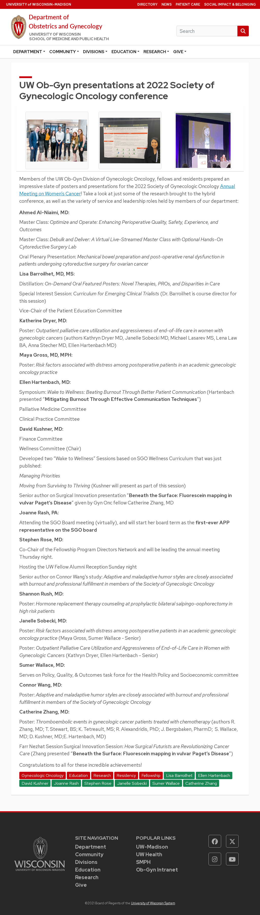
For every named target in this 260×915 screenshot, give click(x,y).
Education (123, 51)
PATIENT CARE (188, 4)
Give (178, 51)
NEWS (166, 4)
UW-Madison (152, 847)
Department (27, 51)
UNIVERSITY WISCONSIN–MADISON (38, 4)
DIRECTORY (147, 4)
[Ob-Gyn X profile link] (232, 841)
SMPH (143, 862)
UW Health (149, 854)
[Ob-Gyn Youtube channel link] (232, 859)
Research (154, 51)
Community (62, 51)
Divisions (93, 51)
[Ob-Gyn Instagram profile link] (214, 859)
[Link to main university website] (39, 853)
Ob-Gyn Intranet (157, 869)
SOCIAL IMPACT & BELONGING (230, 4)
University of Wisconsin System (153, 903)
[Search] (243, 31)
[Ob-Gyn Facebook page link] (214, 841)
